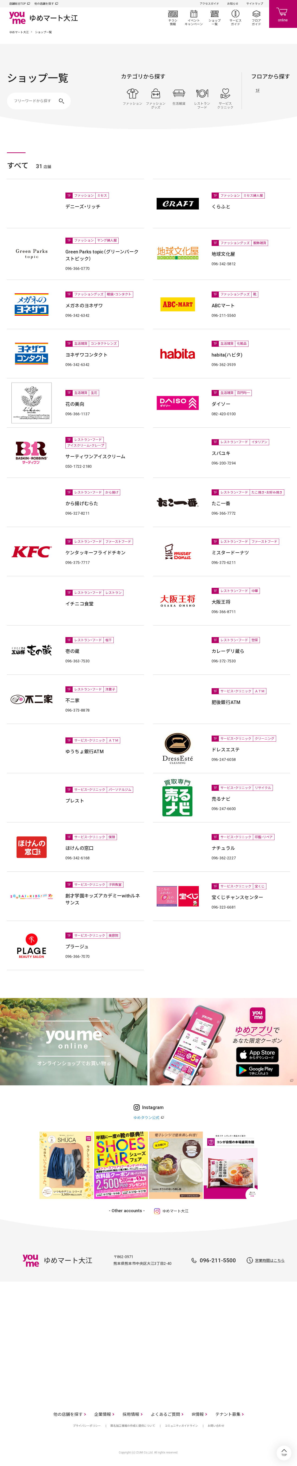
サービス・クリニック (225, 98)
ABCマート (223, 305)
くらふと (221, 206)
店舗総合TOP (17, 3)
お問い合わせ (216, 1425)
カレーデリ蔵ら (228, 651)
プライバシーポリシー (87, 1425)
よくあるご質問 (165, 1414)
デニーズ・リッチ (83, 206)
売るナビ (221, 799)
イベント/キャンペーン (193, 17)
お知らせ (232, 3)
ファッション (132, 98)
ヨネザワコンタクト (86, 355)
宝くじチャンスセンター (237, 897)
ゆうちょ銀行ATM (84, 751)
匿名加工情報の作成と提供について (132, 1425)
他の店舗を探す (44, 3)
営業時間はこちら (270, 1260)
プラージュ (77, 946)
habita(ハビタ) (227, 355)
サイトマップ (254, 3)
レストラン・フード (202, 98)
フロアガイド (256, 17)
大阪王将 (221, 602)
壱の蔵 (72, 651)
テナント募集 (227, 1414)
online (283, 14)
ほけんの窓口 (79, 848)
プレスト (74, 801)
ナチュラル (223, 848)
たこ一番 (221, 503)
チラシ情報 (172, 17)
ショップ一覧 (214, 17)
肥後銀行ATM (226, 702)
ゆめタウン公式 (146, 1118)
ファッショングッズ (155, 98)
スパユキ (221, 453)
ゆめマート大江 (19, 32)
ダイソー (221, 404)
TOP (284, 1453)
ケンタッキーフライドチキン (95, 553)
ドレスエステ (226, 750)
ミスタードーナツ (230, 553)
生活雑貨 (178, 98)
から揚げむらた (81, 503)
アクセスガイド (209, 3)
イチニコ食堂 (79, 604)
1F (257, 90)
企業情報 (102, 1414)
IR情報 (198, 1414)
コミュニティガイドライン (181, 1425)
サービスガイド (235, 17)
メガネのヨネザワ (84, 305)
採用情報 (131, 1414)
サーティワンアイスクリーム (95, 456)
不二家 (72, 700)
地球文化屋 (223, 254)
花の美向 (74, 404)
